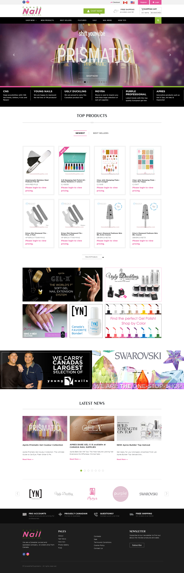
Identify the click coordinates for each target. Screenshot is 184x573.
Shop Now (30, 20)
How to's (61, 542)
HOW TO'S (122, 20)
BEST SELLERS (66, 20)
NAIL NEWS (107, 20)
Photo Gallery (63, 545)
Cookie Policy (99, 545)
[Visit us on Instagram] (28, 554)
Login (157, 2)
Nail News (62, 539)
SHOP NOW (45, 372)
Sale (95, 539)
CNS (6, 91)
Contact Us (98, 548)
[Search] (158, 20)
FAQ (60, 548)
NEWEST (80, 133)
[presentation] (17, 494)
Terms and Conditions (102, 542)
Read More (27, 459)
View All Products (91, 257)
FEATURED (82, 20)
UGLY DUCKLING (75, 91)
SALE (95, 20)
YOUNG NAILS (43, 91)
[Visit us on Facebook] (24, 554)
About (60, 536)
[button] (81, 471)
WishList (38, 177)
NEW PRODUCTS (47, 20)
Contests (97, 536)
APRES (160, 91)
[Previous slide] (14, 55)
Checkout (116, 2)
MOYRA (100, 91)
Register (143, 2)
